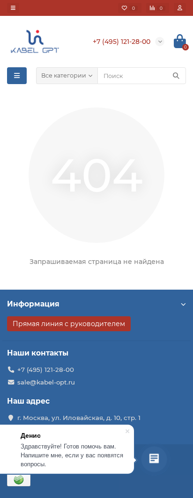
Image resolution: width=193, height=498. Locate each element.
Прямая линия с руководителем (69, 324)
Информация (33, 303)
